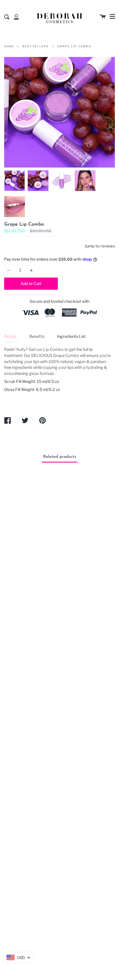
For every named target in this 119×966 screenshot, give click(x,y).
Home (9, 46)
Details (10, 336)
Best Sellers (35, 46)
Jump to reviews (100, 246)
